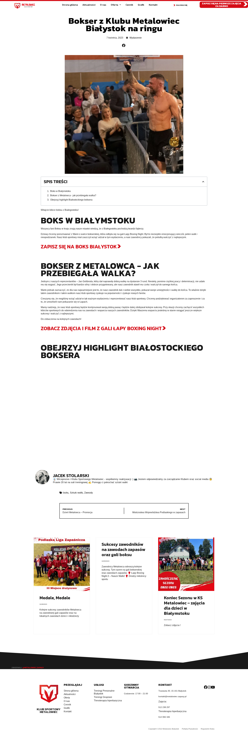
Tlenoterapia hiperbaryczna (108, 700)
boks (65, 492)
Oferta (114, 4)
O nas (103, 4)
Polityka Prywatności (190, 729)
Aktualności (88, 4)
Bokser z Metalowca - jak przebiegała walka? (73, 195)
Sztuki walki (76, 492)
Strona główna (70, 4)
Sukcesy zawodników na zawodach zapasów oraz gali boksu (123, 549)
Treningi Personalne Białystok (104, 692)
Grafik (141, 4)
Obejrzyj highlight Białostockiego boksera (71, 200)
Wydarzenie (135, 38)
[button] (180, 5)
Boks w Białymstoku (60, 191)
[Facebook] (206, 687)
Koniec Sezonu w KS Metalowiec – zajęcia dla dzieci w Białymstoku (184, 606)
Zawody (88, 492)
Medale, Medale (54, 598)
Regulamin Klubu (207, 729)
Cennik (129, 4)
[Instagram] (209, 687)
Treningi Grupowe (103, 697)
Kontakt (153, 4)
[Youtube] (213, 687)
